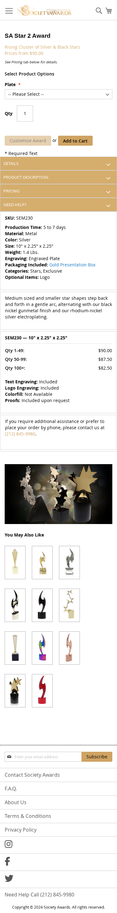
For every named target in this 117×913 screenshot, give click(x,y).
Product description (25, 177)
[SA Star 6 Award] (15, 562)
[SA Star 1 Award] (15, 690)
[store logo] (44, 10)
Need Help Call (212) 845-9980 (39, 894)
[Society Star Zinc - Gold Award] (42, 562)
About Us (16, 802)
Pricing (11, 191)
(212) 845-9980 (20, 434)
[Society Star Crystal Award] (69, 562)
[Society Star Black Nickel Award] (42, 605)
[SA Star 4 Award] (69, 605)
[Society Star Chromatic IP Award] (42, 648)
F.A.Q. (11, 788)
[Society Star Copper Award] (69, 648)
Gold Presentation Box (72, 265)
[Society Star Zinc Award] (15, 605)
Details (10, 163)
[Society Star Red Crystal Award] (42, 690)
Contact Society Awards (32, 774)
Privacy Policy (21, 829)
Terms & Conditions (28, 816)
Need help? (15, 204)
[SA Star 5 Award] (15, 648)
